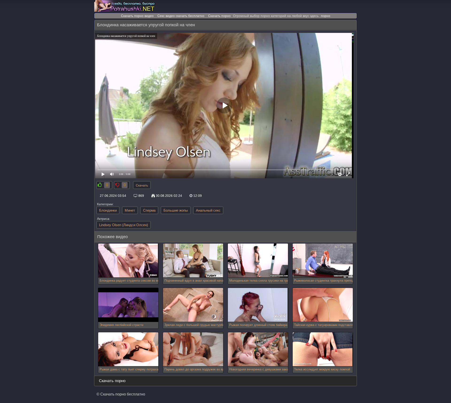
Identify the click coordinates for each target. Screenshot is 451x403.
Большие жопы (175, 210)
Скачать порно (219, 16)
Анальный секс (208, 210)
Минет (130, 210)
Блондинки (108, 210)
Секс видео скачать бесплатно (180, 16)
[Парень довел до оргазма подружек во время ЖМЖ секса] (193, 349)
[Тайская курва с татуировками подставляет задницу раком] (323, 305)
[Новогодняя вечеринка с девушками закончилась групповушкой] (258, 349)
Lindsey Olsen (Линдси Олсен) (123, 225)
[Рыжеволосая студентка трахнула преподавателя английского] (323, 261)
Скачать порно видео (137, 16)
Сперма (149, 210)
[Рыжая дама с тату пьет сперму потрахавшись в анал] (128, 349)
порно (325, 16)
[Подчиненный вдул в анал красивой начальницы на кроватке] (193, 261)
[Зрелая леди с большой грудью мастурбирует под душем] (193, 305)
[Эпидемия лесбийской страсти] (128, 305)
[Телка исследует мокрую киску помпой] (323, 349)
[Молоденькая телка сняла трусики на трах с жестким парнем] (258, 261)
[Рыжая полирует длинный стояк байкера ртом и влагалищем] (258, 305)
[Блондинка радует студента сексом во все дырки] (128, 261)
